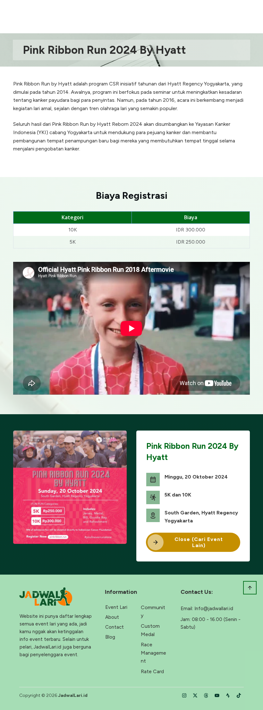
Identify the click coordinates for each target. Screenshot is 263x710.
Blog (110, 637)
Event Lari (116, 607)
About (112, 617)
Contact (114, 627)
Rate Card (152, 671)
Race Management (153, 652)
